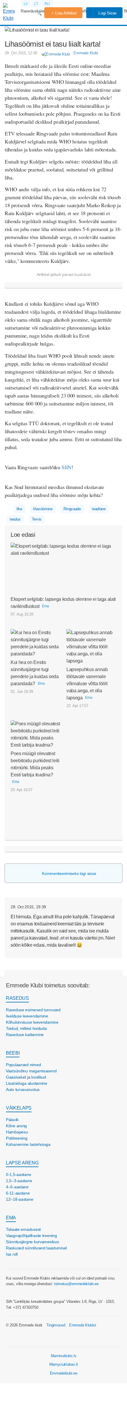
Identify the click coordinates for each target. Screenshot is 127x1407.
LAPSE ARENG (22, 1162)
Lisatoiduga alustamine (26, 1083)
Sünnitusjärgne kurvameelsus (32, 1241)
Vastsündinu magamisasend (31, 1071)
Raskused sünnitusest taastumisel (36, 1248)
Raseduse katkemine (25, 1034)
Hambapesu (17, 1132)
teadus (15, 519)
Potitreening (16, 1138)
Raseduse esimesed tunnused (33, 1009)
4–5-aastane (17, 1187)
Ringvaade (72, 509)
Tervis (37, 519)
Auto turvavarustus (23, 1089)
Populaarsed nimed (23, 1064)
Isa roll (12, 1254)
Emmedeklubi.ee (63, 1373)
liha (19, 509)
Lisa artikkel (65, 13)
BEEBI (12, 1053)
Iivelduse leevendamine (27, 1016)
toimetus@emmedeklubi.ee (76, 1284)
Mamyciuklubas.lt (63, 1364)
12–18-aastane (19, 1199)
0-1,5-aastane (18, 1174)
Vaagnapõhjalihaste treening (31, 1235)
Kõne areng (16, 1125)
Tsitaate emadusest (23, 1229)
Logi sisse (107, 13)
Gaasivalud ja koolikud (26, 1077)
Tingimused (55, 1325)
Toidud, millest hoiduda (26, 1028)
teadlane (98, 509)
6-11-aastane (18, 1193)
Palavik (12, 1119)
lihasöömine (42, 509)
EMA (11, 1217)
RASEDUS (17, 998)
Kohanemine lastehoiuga (28, 1144)
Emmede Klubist (82, 1325)
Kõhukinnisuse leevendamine (32, 1022)
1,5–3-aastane (19, 1180)
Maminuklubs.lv (63, 1356)
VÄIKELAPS (19, 1107)
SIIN (66, 467)
